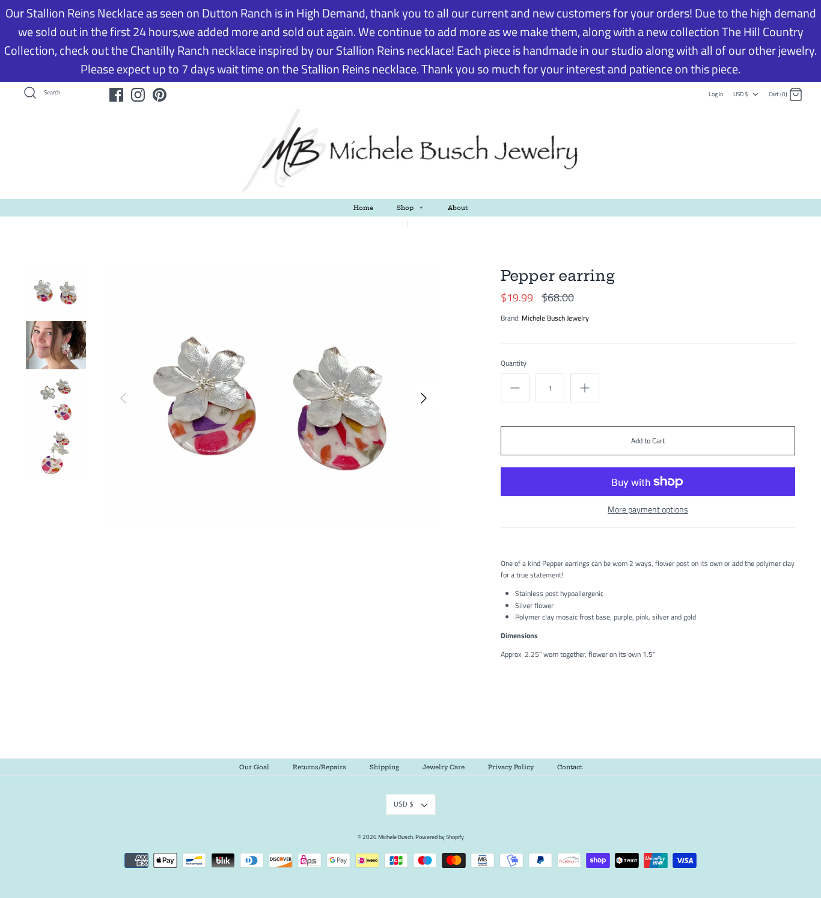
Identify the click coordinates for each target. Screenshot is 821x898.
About (458, 208)
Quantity (513, 363)
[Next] (423, 398)
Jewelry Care (444, 767)
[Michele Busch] (410, 151)
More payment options (648, 510)
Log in (716, 94)
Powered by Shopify (439, 836)
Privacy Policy (511, 767)
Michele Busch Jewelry (555, 318)
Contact (569, 767)
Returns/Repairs (319, 767)
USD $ (740, 94)
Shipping (384, 767)
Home (363, 208)
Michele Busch (395, 836)
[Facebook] (116, 95)
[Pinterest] (159, 95)
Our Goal (254, 767)
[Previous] (123, 398)
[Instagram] (138, 95)
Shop (410, 208)
